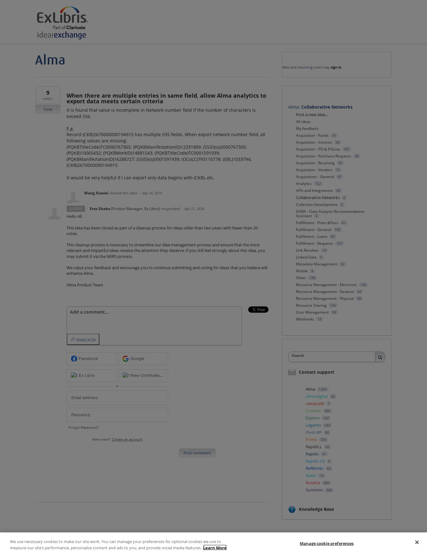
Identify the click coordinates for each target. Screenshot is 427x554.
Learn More (215, 547)
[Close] (417, 542)
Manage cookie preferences (327, 543)
